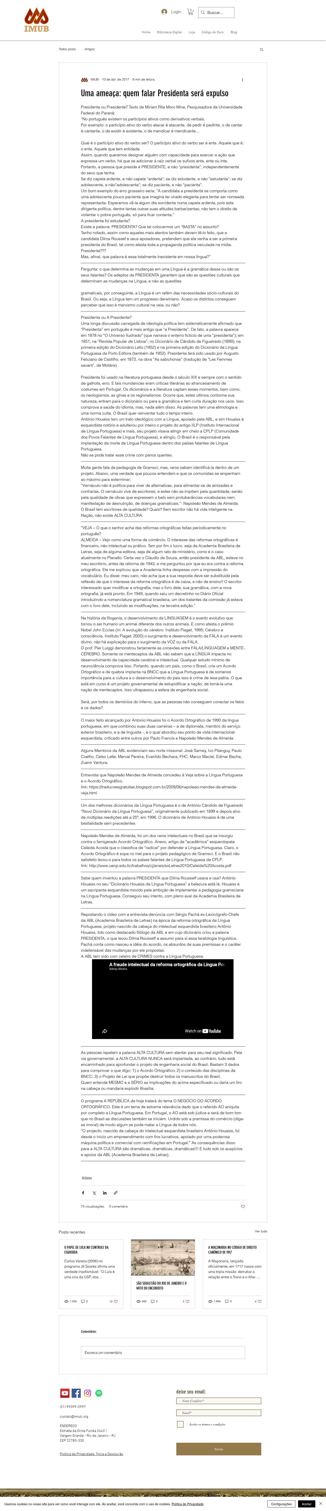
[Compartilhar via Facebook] (83, 1193)
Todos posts (67, 49)
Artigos (90, 49)
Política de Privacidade (188, 1504)
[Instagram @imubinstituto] (87, 1393)
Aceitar (307, 1504)
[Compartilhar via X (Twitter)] (94, 1193)
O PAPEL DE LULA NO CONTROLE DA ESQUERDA (86, 1250)
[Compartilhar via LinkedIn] (105, 1193)
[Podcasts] (98, 1393)
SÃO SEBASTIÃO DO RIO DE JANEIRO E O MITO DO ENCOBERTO (161, 1286)
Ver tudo (261, 1231)
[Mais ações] (242, 79)
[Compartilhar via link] (116, 1193)
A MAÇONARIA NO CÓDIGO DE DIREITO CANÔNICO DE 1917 (232, 1250)
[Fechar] (320, 1503)
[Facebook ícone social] (76, 1393)
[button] (190, 12)
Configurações (281, 1504)
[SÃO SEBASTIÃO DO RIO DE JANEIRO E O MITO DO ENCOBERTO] (163, 1258)
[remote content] (163, 999)
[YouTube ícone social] (64, 1393)
